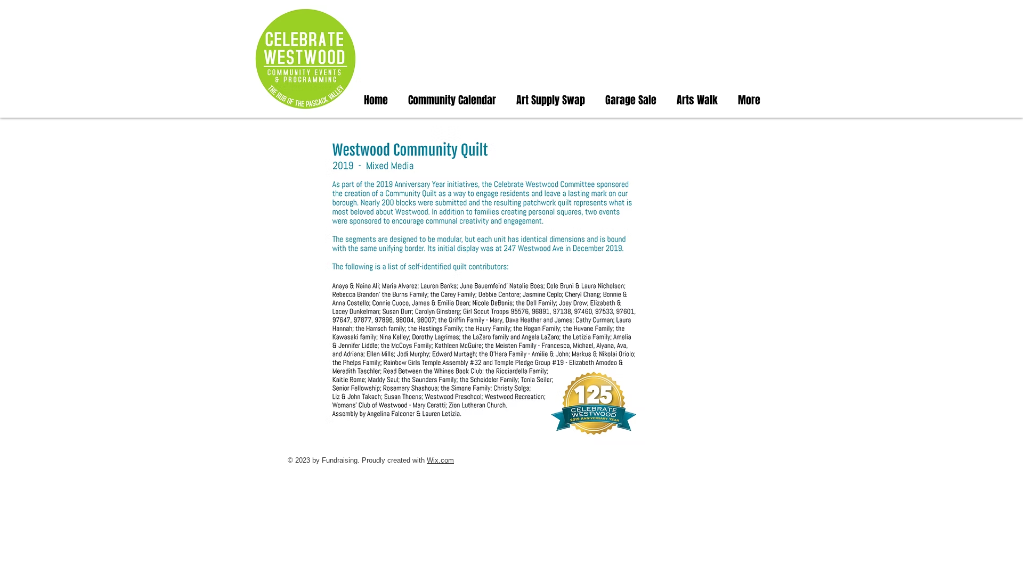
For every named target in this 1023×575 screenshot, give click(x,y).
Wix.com (440, 460)
